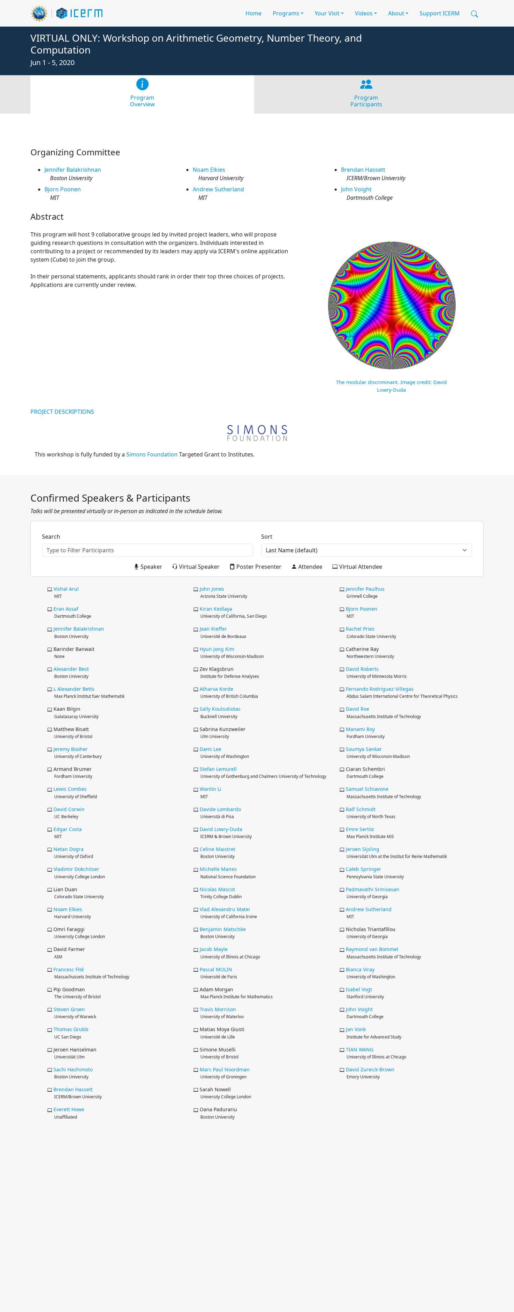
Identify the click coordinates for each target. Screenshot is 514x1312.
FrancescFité (68, 969)
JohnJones (212, 589)
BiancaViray (360, 969)
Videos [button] (364, 13)
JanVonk (356, 1029)
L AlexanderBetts (73, 689)
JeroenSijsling (362, 849)
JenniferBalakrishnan (72, 169)
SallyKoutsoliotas (220, 708)
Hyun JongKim (217, 649)
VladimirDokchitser (76, 869)
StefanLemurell (218, 769)
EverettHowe (68, 1109)
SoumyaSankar (364, 749)
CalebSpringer (363, 869)
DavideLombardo (220, 809)
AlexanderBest (71, 669)
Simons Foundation (152, 454)
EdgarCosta (67, 829)
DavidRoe (357, 708)
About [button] (396, 13)
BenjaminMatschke (223, 929)
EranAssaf (65, 608)
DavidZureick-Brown (370, 1069)
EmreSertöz (360, 829)
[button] (474, 13)
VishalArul (66, 589)
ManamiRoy (360, 729)
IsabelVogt (359, 989)
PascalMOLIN (216, 969)
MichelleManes (218, 869)
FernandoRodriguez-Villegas (380, 689)
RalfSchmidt (361, 809)
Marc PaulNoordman (225, 1069)
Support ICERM (440, 13)
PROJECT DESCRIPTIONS (62, 412)
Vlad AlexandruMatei (225, 909)
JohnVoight (356, 189)
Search (51, 536)
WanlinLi (210, 789)
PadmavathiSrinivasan (372, 889)
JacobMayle (214, 949)
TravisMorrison (218, 1009)
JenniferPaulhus (365, 589)
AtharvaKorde (216, 689)
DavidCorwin (69, 809)
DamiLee (210, 749)
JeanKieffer (213, 628)
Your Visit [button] (327, 13)
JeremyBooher (70, 749)
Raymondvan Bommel (372, 949)
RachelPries (360, 628)
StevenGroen (69, 1009)
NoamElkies (209, 169)
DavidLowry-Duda (221, 829)
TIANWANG (359, 1049)
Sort (266, 536)
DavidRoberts (362, 669)
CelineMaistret (217, 849)
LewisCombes (70, 789)
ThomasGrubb (70, 1029)
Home (253, 13)
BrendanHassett (363, 169)
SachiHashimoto (73, 1069)
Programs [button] (286, 13)
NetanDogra (68, 849)
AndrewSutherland (218, 189)
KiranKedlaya (216, 608)
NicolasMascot (217, 889)
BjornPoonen (62, 189)
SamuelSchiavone (367, 789)
